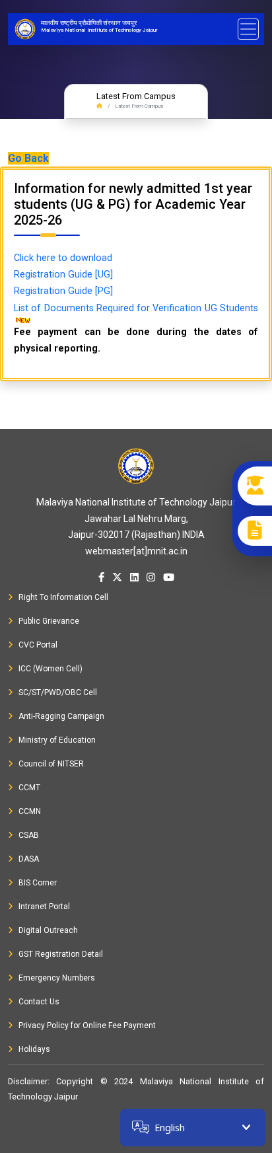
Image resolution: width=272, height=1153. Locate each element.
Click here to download (63, 258)
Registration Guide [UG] (63, 274)
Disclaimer (28, 1081)
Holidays (34, 1049)
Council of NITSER (51, 763)
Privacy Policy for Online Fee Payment (87, 1025)
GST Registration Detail (60, 954)
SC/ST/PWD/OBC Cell (57, 692)
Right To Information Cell (63, 597)
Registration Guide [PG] (63, 291)
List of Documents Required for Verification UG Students (136, 308)
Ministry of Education (57, 740)
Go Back (28, 158)
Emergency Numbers (56, 978)
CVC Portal (37, 645)
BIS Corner (37, 882)
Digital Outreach (48, 930)
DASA (28, 859)
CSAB (28, 835)
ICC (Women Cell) (50, 668)
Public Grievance (48, 621)
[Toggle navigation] (248, 29)
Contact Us (38, 1001)
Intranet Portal (44, 906)
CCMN (29, 811)
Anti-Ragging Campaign (61, 716)
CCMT (29, 787)
